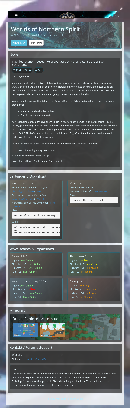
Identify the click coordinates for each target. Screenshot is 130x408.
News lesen (19, 42)
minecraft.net (100, 191)
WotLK (40, 191)
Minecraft (36, 42)
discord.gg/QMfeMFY (23, 191)
